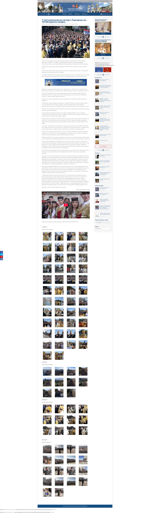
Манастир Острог (79, 1)
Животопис (103, 54)
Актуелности (84, 14)
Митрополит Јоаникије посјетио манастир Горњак (105, 135)
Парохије (70, 14)
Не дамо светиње (64, 24)
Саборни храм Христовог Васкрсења (54, 1)
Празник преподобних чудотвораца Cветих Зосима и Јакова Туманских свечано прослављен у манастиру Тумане (105, 128)
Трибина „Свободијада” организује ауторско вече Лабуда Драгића (104, 200)
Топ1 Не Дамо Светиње (73, 24)
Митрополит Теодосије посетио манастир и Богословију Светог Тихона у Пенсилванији (105, 86)
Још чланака (103, 146)
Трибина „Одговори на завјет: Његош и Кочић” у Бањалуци (105, 214)
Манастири (77, 14)
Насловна (65, 14)
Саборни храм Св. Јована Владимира (68, 1)
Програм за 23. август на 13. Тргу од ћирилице (105, 80)
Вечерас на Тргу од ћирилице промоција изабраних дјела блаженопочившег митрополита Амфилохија (105, 207)
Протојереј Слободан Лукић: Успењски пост (105, 167)
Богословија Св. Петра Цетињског (93, 1)
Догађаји (58, 24)
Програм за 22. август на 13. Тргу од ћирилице (105, 113)
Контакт (84, 1)
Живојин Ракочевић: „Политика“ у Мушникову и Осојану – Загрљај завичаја (105, 173)
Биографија (103, 33)
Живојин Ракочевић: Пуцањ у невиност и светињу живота (105, 161)
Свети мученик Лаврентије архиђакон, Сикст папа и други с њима (105, 92)
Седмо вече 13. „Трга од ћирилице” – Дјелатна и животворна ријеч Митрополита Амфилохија (105, 100)
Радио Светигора (44, 1)
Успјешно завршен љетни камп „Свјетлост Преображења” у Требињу (105, 107)
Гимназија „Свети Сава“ (104, 1)
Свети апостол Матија (103, 140)
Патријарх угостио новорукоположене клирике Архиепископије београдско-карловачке (105, 120)
